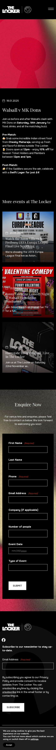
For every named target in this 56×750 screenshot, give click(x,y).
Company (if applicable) (23, 510)
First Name (21, 443)
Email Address (23, 493)
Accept (9, 745)
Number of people (20, 526)
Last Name (15, 459)
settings (34, 739)
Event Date (16, 544)
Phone (18, 476)
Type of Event (17, 561)
